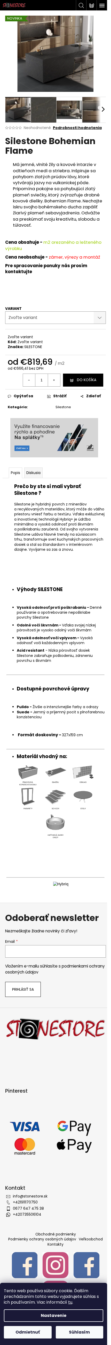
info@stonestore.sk (30, 1196)
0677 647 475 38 (28, 1208)
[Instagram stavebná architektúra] (55, 1264)
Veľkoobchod (91, 1239)
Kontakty (55, 1244)
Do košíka (86, 379)
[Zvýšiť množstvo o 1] (54, 380)
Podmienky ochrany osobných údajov (42, 1239)
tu (70, 1302)
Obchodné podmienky (55, 1234)
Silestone (63, 407)
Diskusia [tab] (33, 472)
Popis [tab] (15, 472)
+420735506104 (27, 1214)
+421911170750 (25, 1202)
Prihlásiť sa (23, 989)
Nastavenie (53, 1315)
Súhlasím (79, 1332)
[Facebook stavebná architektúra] (24, 1264)
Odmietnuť (27, 1332)
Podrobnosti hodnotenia (77, 127)
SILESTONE (33, 346)
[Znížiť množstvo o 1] (29, 380)
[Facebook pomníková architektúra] (86, 1264)
